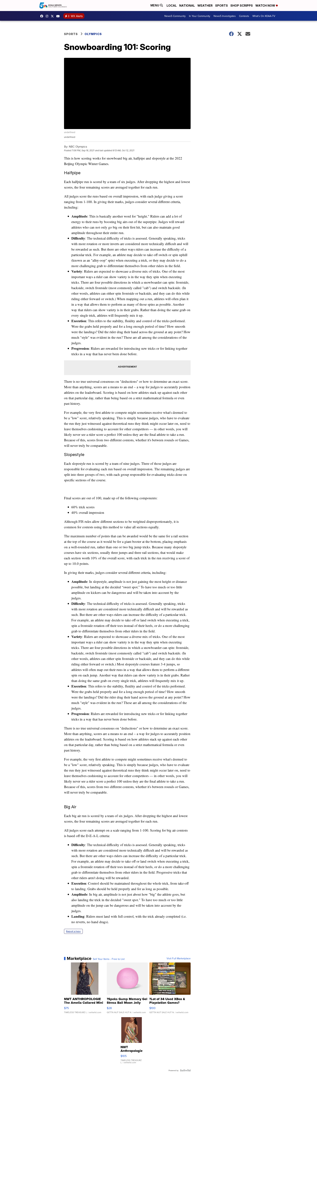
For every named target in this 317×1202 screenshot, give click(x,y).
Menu (155, 5)
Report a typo (73, 931)
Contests (244, 16)
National (187, 5)
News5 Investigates (225, 16)
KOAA (42, 16)
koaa (53, 16)
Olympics (93, 34)
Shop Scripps (241, 5)
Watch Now (265, 5)
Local (172, 5)
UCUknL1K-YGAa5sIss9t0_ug (58, 16)
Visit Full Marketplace (179, 958)
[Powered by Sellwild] (185, 1070)
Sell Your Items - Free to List (109, 959)
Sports (221, 5)
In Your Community (199, 16)
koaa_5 (48, 16)
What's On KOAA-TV (263, 16)
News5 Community (175, 16)
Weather (205, 5)
